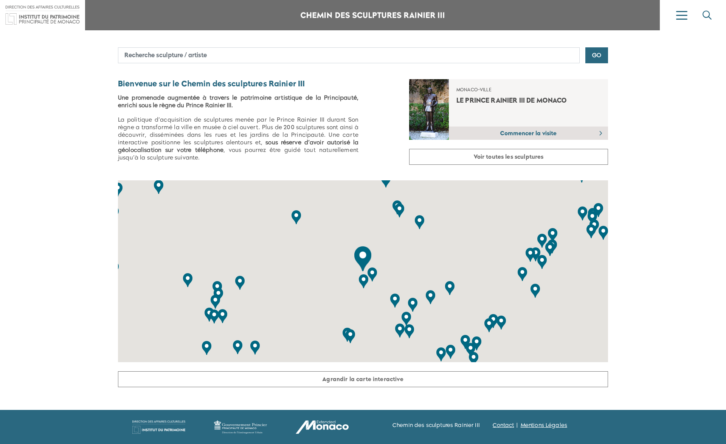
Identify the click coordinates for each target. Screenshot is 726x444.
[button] (362, 258)
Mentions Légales (544, 425)
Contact (503, 425)
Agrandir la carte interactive (363, 379)
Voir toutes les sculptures (509, 156)
